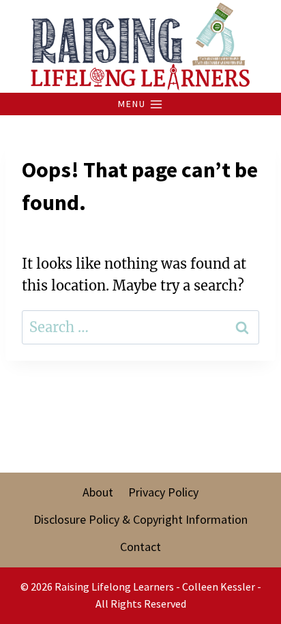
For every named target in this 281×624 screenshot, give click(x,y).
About (98, 492)
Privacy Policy (163, 492)
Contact (140, 546)
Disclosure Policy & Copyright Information (140, 519)
